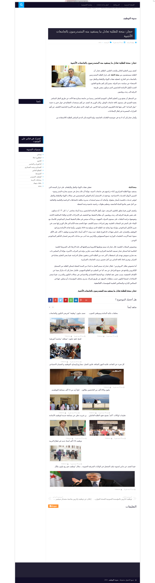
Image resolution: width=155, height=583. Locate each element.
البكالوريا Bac (37, 158)
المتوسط (38, 173)
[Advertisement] (59, 18)
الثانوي (39, 161)
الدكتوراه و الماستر (35, 164)
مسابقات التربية (36, 180)
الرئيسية (106, 42)
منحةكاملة (132, 187)
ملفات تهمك (37, 183)
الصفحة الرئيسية (129, 5)
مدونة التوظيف (91, 8)
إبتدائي (39, 154)
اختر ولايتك (116, 5)
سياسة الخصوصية (86, 5)
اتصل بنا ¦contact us (103, 5)
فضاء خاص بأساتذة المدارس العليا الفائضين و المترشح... (117, 8)
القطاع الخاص (36, 170)
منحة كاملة (115, 75)
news (100, 42)
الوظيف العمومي (35, 177)
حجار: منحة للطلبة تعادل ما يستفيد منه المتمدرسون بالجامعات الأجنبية (104, 63)
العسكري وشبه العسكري (33, 167)
